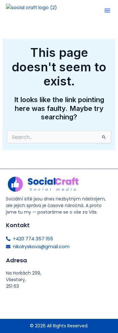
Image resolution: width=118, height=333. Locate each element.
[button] (107, 10)
